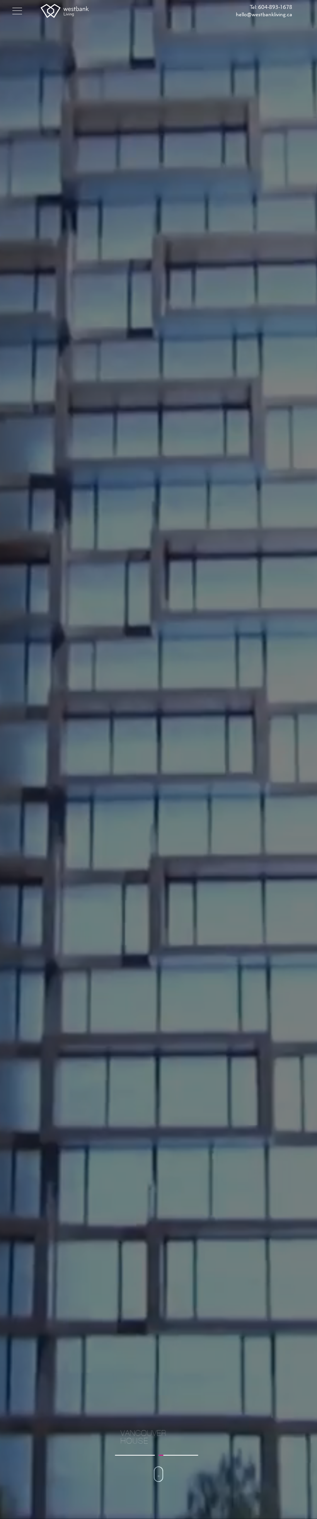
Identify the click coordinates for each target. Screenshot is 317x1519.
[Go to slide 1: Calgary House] (135, 1455)
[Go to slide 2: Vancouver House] (178, 1455)
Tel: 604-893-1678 (271, 6)
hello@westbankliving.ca (264, 14)
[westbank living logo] (65, 11)
